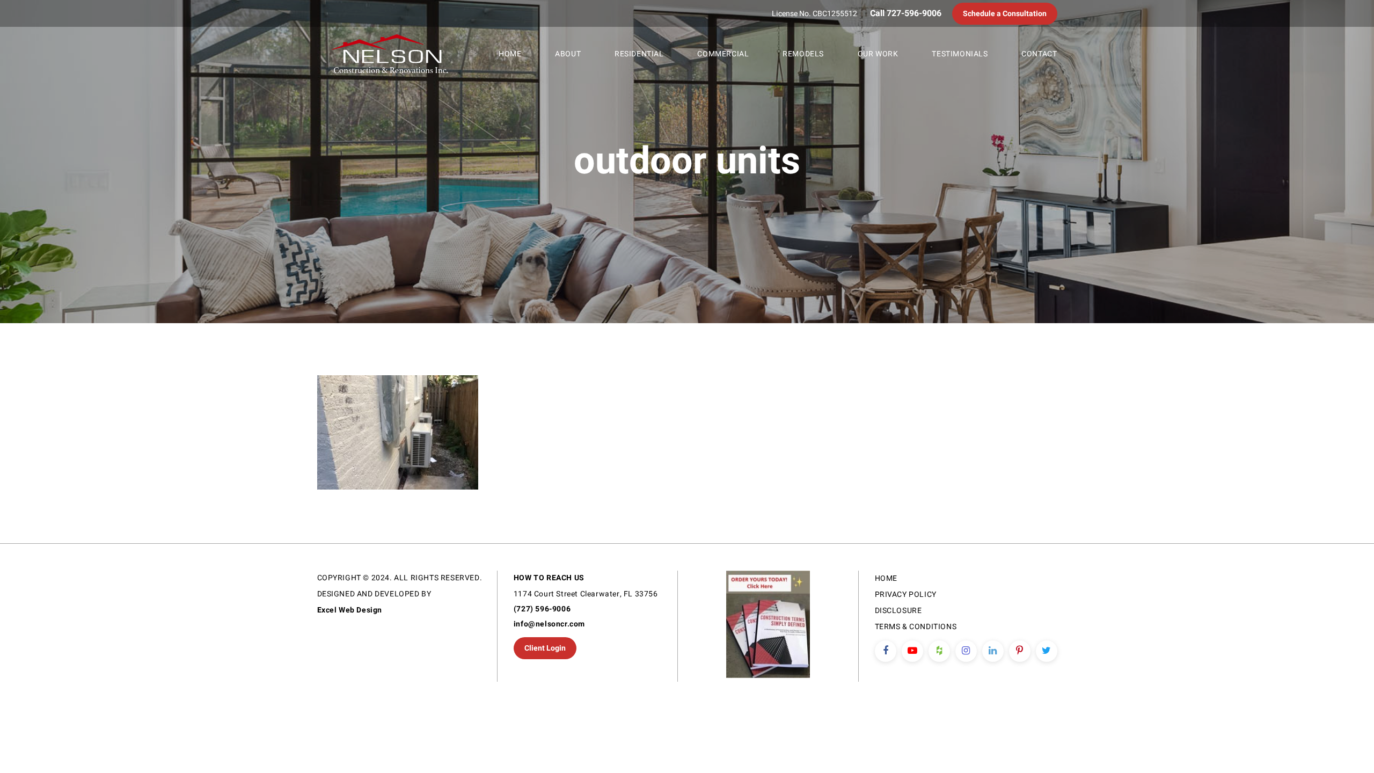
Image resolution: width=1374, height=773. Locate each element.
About (568, 54)
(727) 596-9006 (542, 609)
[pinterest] (1019, 651)
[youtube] (912, 651)
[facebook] (885, 651)
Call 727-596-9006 (905, 13)
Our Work (878, 54)
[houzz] (939, 651)
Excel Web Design (350, 610)
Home (510, 54)
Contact (1039, 54)
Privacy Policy (906, 594)
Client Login (545, 648)
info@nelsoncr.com (549, 624)
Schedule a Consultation (1005, 13)
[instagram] (966, 651)
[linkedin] (993, 651)
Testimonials (960, 54)
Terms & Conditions (916, 626)
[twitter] (1046, 651)
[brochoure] (768, 626)
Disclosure (898, 610)
